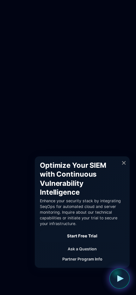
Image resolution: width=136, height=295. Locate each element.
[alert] (82, 212)
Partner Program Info (82, 259)
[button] (119, 278)
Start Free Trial (82, 235)
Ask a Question (82, 249)
